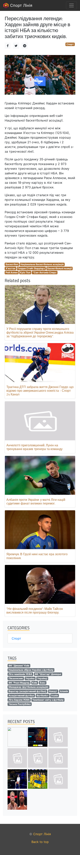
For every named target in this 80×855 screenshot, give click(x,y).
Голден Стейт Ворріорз (31, 268)
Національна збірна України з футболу (31, 669)
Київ (34, 682)
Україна (30, 678)
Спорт (70, 44)
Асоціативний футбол (21, 695)
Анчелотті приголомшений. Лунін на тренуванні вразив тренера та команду (34, 447)
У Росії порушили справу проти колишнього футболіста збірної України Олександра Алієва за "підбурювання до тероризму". (40, 332)
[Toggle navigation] (71, 5)
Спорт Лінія (20, 5)
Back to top (40, 842)
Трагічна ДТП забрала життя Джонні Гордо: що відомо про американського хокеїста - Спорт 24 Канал (40, 391)
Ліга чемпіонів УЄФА (20, 674)
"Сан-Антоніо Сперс (45, 272)
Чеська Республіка (20, 704)
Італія (54, 695)
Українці (42, 678)
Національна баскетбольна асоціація (42, 264)
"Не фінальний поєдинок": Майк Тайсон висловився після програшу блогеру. (34, 610)
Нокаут (53, 691)
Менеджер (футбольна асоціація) (28, 686)
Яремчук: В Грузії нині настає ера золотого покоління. (37, 556)
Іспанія (64, 691)
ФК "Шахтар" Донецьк (48, 674)
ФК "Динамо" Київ (19, 665)
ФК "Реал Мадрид (19, 682)
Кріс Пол (25, 272)
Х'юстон (10, 268)
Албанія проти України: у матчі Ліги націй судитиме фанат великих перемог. (35, 501)
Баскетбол (12, 264)
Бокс (42, 682)
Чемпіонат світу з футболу (47, 699)
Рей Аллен (12, 272)
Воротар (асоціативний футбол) (27, 691)
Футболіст (43, 695)
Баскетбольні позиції (59, 268)
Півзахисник (16, 678)
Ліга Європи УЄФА (19, 699)
